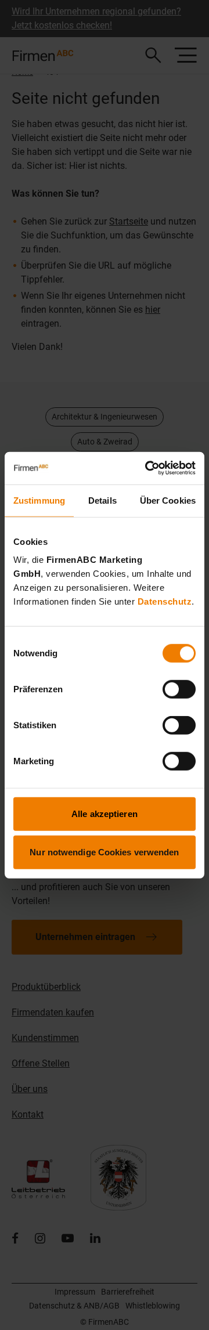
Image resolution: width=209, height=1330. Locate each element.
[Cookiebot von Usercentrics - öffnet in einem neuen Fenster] (147, 468)
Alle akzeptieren (104, 814)
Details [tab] (102, 500)
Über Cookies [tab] (168, 500)
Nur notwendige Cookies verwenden (104, 851)
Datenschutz (165, 601)
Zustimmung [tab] (39, 500)
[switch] (179, 689)
